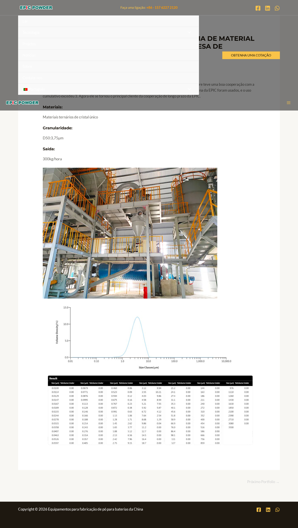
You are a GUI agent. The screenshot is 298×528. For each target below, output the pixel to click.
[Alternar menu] (188, 32)
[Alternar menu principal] (289, 103)
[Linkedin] (267, 8)
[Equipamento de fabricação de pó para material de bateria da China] (36, 8)
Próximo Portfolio (263, 481)
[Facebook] (258, 8)
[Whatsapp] (277, 8)
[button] (251, 55)
